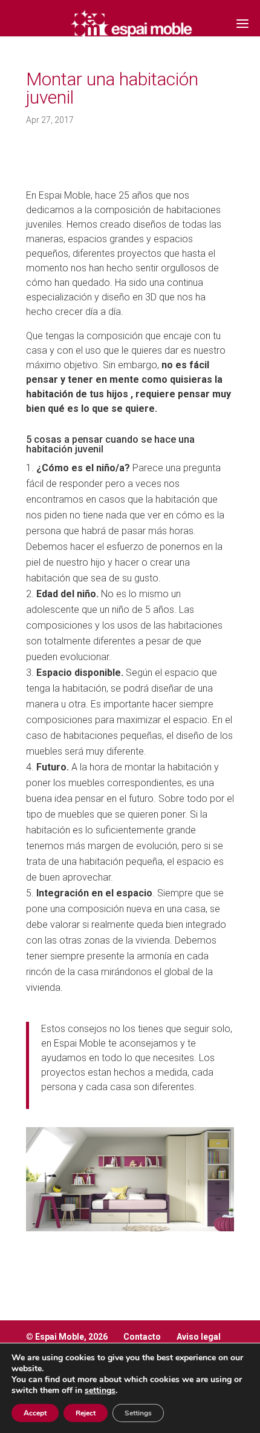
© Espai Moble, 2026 (67, 1337)
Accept (35, 1413)
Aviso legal (199, 1337)
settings (100, 1390)
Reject (86, 1413)
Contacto (142, 1337)
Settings (138, 1413)
